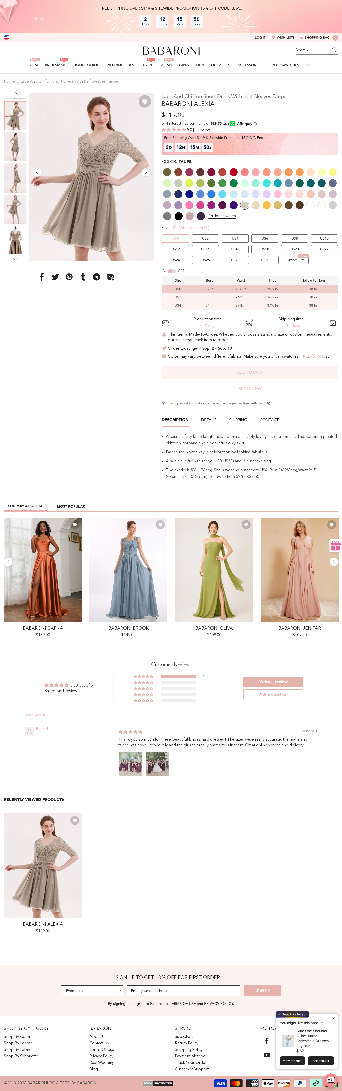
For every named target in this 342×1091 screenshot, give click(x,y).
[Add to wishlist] (145, 101)
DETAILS (209, 420)
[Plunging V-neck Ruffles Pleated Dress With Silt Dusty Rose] (300, 570)
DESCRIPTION (175, 420)
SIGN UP (262, 991)
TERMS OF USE (183, 1003)
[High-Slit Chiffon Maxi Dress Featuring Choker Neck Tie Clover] (214, 570)
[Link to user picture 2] (157, 764)
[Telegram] (96, 277)
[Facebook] (41, 277)
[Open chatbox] (331, 1080)
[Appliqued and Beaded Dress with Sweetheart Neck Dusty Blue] (128, 570)
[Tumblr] (83, 277)
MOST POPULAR (71, 506)
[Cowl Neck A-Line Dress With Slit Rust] (43, 570)
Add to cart (250, 372)
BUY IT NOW (250, 388)
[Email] (110, 277)
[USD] (10, 37)
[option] (91, 177)
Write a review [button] (273, 682)
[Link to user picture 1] (130, 764)
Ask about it (321, 1061)
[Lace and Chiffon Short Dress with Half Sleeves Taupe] (43, 865)
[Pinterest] (69, 277)
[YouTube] (266, 1055)
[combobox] (312, 50)
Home (9, 82)
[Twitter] (55, 277)
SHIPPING (238, 420)
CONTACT (269, 420)
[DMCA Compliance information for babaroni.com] (158, 1083)
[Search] (317, 50)
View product (292, 1061)
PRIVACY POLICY (218, 1003)
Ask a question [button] (273, 694)
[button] (37, 172)
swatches (290, 357)
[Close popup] (333, 1018)
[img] (130, 732)
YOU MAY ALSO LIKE (25, 506)
